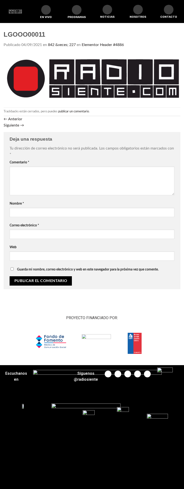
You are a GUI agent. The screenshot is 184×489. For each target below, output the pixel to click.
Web (13, 247)
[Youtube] (127, 374)
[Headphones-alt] (76, 10)
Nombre (17, 203)
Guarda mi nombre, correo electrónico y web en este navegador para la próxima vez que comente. (88, 269)
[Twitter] (118, 374)
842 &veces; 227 (62, 45)
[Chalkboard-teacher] (107, 9)
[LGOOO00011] (92, 77)
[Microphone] (138, 9)
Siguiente (14, 125)
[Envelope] (168, 9)
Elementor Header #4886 (103, 45)
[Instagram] (137, 374)
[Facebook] (108, 374)
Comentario (19, 162)
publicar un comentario (73, 111)
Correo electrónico (24, 225)
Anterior (13, 119)
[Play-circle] (46, 10)
